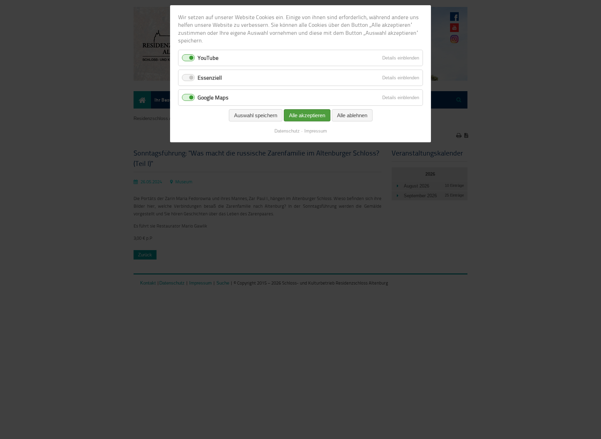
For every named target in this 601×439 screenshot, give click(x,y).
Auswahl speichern (255, 115)
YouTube (208, 58)
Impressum (315, 131)
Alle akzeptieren (307, 115)
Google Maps (213, 97)
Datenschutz (287, 131)
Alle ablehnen (352, 115)
